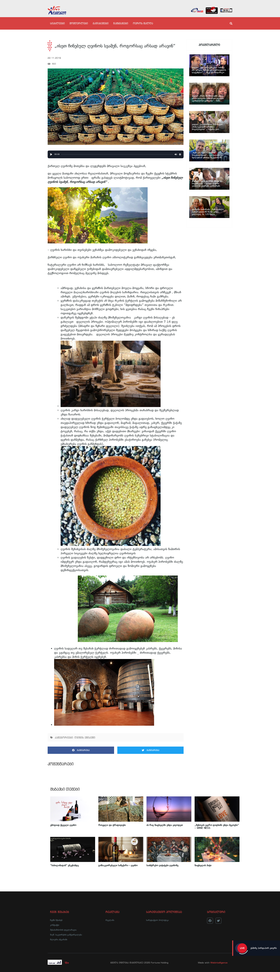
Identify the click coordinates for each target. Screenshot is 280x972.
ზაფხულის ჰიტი (203, 865)
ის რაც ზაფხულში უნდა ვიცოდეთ (164, 825)
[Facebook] (210, 921)
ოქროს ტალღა (143, 23)
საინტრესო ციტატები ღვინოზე (162, 865)
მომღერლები (79, 23)
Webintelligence (219, 962)
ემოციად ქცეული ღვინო (63, 825)
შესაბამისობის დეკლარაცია (63, 930)
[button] (81, 750)
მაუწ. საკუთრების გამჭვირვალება (66, 934)
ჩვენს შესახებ (56, 920)
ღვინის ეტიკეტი (84, 737)
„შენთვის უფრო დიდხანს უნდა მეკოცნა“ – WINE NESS (217, 826)
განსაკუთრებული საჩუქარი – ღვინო (118, 865)
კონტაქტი (54, 925)
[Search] (228, 23)
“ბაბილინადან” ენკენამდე (64, 865)
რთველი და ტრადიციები (112, 825)
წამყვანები (120, 23)
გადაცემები (100, 23)
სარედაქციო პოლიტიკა (157, 920)
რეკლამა (109, 920)
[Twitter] (218, 921)
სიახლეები (57, 23)
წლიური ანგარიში (58, 939)
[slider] (117, 154)
